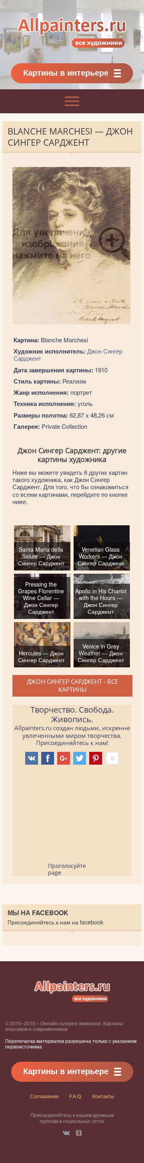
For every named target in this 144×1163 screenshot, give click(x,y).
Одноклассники (79, 1133)
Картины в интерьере (65, 72)
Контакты (103, 1096)
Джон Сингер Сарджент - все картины (72, 685)
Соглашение (44, 1096)
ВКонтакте (66, 1133)
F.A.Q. (75, 1096)
